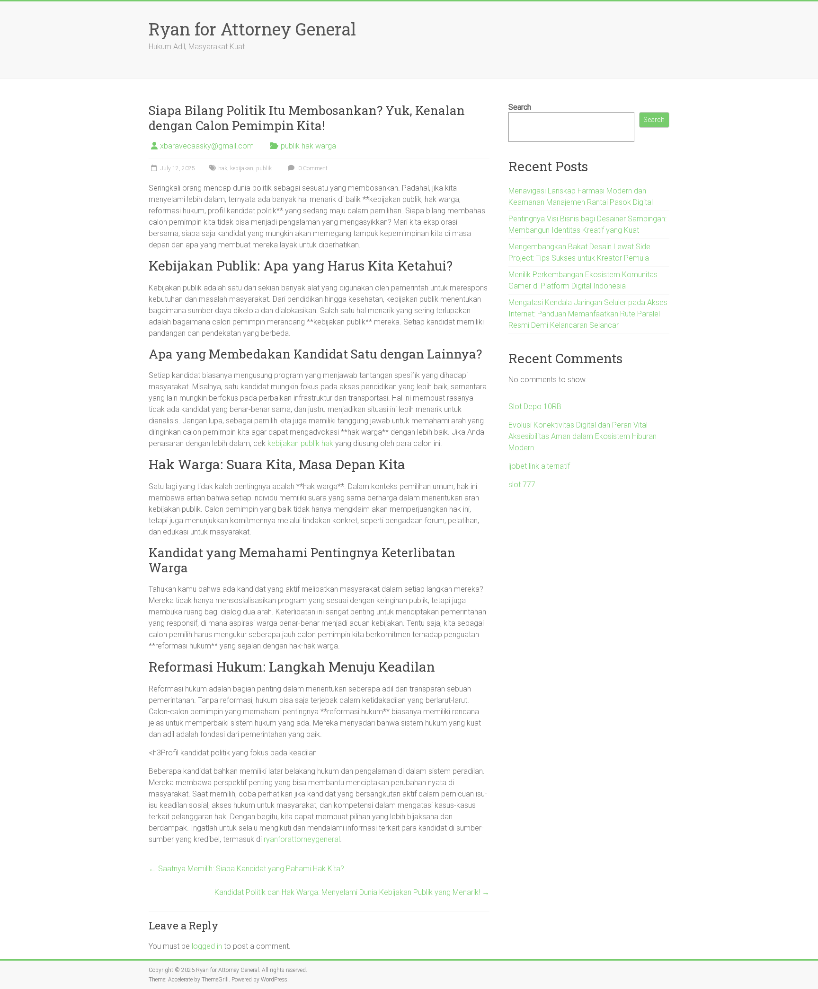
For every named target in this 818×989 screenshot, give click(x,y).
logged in (207, 946)
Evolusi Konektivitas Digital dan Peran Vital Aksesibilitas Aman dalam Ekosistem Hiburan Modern (582, 436)
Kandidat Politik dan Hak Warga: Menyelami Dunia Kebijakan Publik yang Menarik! (351, 892)
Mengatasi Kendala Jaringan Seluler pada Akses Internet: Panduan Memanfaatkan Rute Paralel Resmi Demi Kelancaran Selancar (587, 314)
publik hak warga (308, 145)
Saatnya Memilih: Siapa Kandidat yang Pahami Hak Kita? (246, 868)
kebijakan (241, 168)
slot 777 (521, 484)
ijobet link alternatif (539, 466)
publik (264, 168)
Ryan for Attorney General (252, 29)
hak (222, 168)
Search (519, 107)
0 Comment (312, 168)
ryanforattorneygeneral (302, 839)
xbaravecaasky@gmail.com (207, 145)
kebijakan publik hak (300, 443)
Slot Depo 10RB (534, 406)
